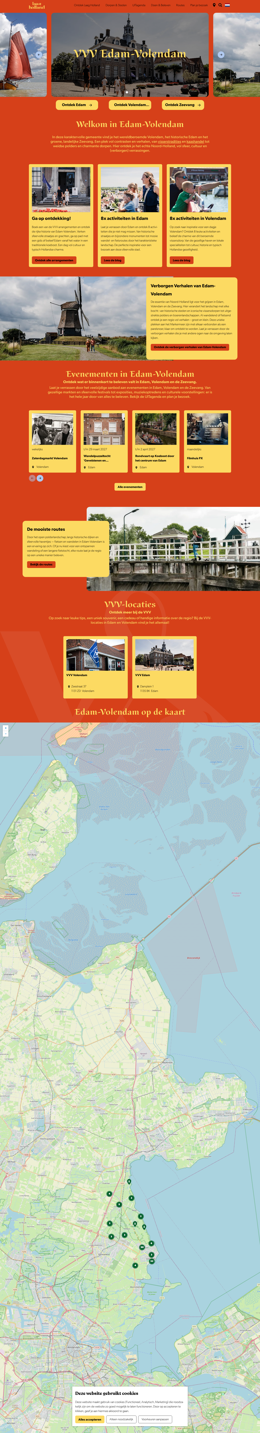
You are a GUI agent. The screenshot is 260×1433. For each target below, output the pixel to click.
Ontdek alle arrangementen (54, 260)
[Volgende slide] (40, 478)
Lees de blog (112, 260)
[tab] (127, 92)
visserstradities (169, 141)
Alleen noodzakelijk (121, 1419)
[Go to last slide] (39, 54)
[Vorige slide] (32, 478)
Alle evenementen (130, 487)
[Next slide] (221, 54)
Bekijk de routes (41, 564)
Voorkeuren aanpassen (155, 1419)
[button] (129, 1183)
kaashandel (195, 141)
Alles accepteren (89, 1419)
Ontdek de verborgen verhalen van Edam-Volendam (190, 347)
